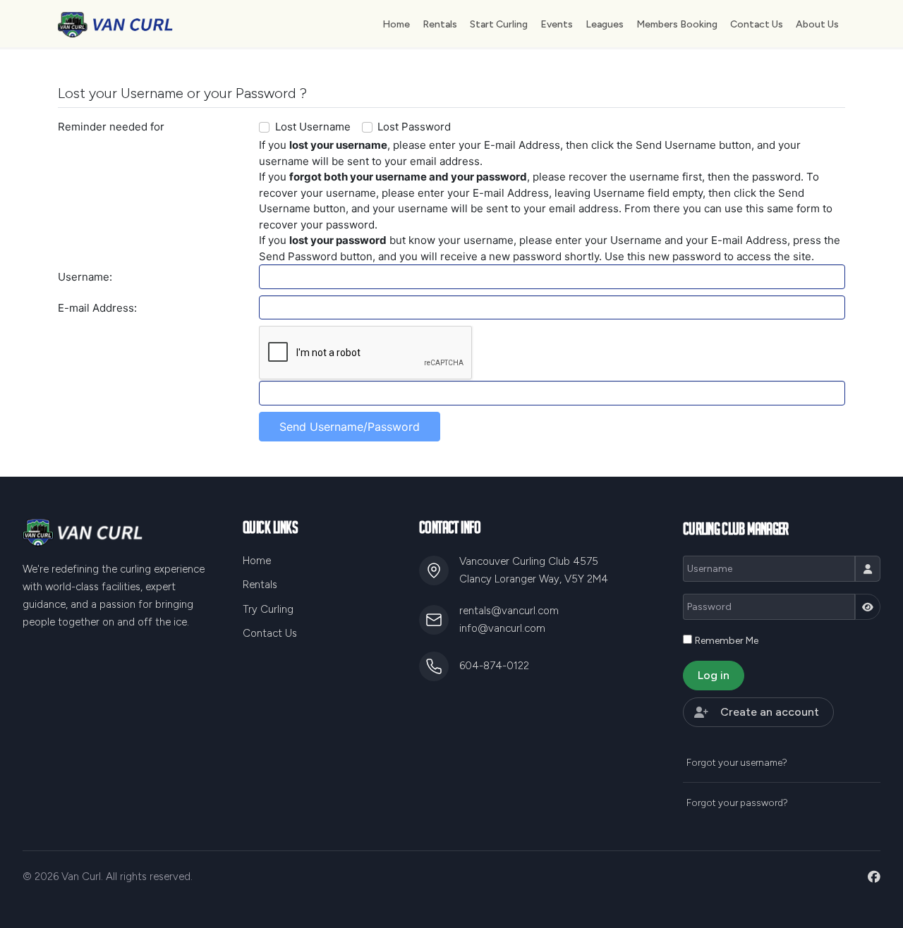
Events (556, 24)
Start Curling (499, 24)
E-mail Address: (97, 308)
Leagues (605, 24)
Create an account (769, 712)
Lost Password (414, 126)
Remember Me (726, 641)
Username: (85, 276)
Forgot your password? (737, 802)
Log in (713, 675)
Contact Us (756, 24)
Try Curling (268, 609)
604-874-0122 (494, 665)
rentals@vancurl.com (509, 610)
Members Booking (676, 24)
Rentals (440, 24)
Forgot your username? (736, 762)
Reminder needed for (111, 126)
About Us (817, 24)
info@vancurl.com (502, 628)
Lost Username (313, 126)
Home (396, 24)
